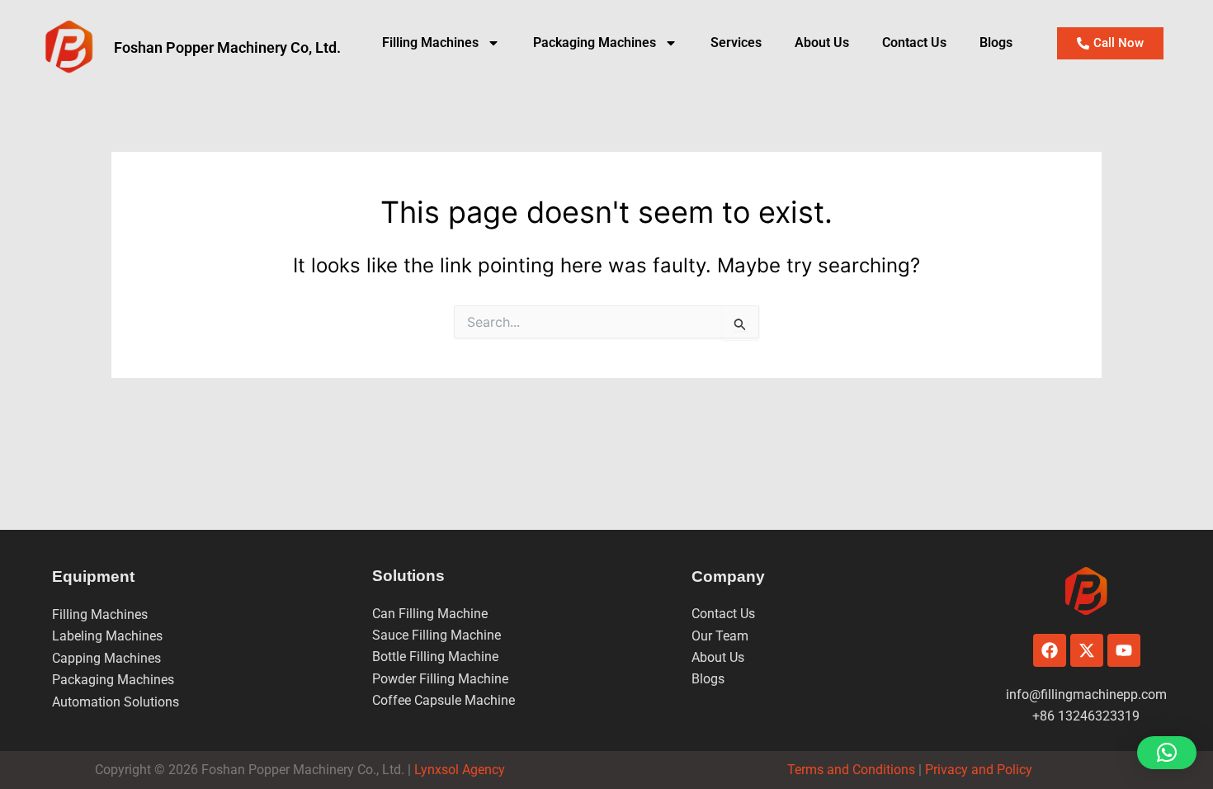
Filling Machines (430, 42)
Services (736, 42)
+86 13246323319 (1086, 716)
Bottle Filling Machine (435, 656)
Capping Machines (106, 658)
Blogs (995, 42)
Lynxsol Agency (463, 769)
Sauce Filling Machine (436, 635)
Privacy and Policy (977, 769)
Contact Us (914, 42)
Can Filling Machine (430, 613)
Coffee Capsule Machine (443, 700)
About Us (822, 42)
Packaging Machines (113, 679)
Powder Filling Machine (440, 679)
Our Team (719, 636)
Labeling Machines (107, 636)
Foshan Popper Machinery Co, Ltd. (227, 47)
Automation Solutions (115, 702)
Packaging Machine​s (594, 42)
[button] (1166, 752)
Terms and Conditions (851, 769)
